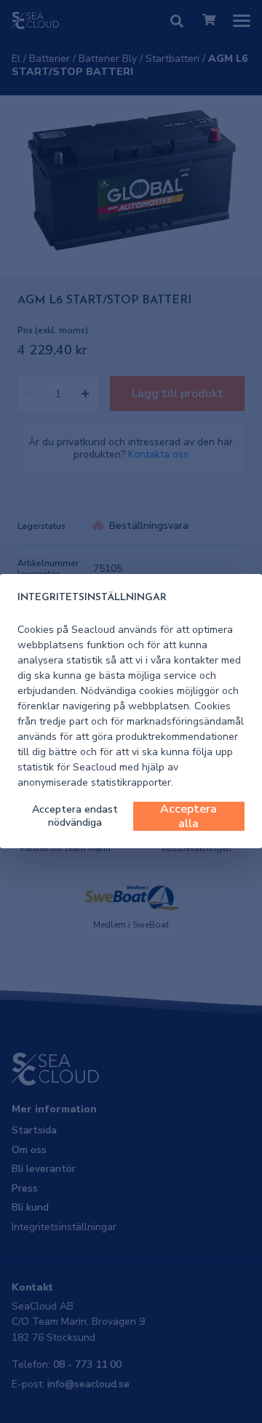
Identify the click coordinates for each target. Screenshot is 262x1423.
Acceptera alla (188, 816)
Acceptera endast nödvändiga (75, 815)
